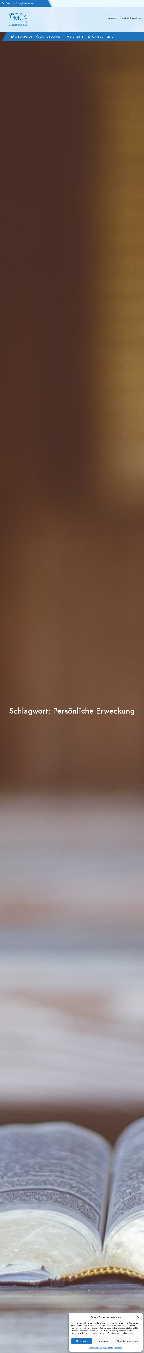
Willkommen (23, 36)
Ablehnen (103, 1341)
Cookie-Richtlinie (95, 1347)
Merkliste (76, 36)
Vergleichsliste (101, 36)
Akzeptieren (82, 1341)
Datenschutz (108, 1347)
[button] (138, 1317)
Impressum (118, 1347)
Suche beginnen (50, 36)
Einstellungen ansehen (127, 1341)
